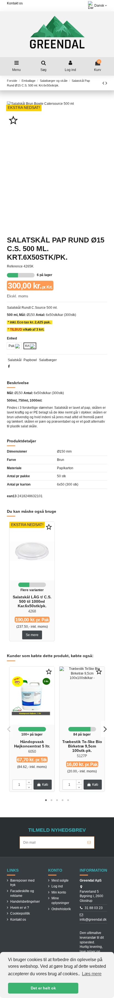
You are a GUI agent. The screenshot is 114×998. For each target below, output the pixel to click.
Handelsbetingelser (25, 901)
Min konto (58, 892)
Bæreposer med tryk (22, 883)
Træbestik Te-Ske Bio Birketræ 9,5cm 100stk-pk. (82, 746)
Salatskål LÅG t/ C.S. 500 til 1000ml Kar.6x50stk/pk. (32, 601)
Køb (45, 785)
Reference (15, 266)
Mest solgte (60, 880)
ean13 (12, 496)
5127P (82, 756)
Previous (9, 729)
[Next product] (106, 83)
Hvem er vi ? (19, 908)
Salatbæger (48, 360)
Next (105, 729)
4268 (32, 611)
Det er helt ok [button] (43, 988)
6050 (32, 751)
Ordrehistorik (61, 909)
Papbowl (30, 360)
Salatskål (15, 360)
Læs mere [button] (92, 973)
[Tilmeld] (89, 842)
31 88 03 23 (94, 908)
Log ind (57, 886)
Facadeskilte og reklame (22, 893)
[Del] (9, 366)
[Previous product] (103, 83)
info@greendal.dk (93, 920)
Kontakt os (15, 3)
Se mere (32, 635)
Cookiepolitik (20, 913)
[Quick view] (32, 578)
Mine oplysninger (60, 900)
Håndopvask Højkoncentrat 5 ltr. (32, 744)
